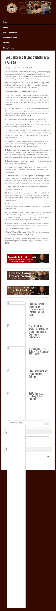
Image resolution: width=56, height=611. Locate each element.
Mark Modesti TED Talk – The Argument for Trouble (39, 351)
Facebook (28, 16)
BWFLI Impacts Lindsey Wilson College (36, 396)
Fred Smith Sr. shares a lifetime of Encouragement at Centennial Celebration (38, 332)
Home (5, 22)
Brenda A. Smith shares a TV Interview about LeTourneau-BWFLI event (37, 309)
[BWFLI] (28, 8)
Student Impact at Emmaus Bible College (38, 374)
